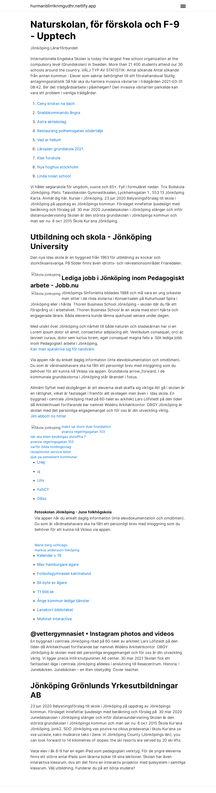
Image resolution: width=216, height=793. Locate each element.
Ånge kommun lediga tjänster (63, 600)
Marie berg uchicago (51, 545)
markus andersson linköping (57, 550)
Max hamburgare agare (58, 564)
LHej (41, 462)
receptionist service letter (50, 452)
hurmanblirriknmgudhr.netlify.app (63, 6)
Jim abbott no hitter (48, 416)
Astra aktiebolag (51, 121)
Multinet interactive (54, 619)
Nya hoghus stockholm (57, 167)
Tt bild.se (45, 591)
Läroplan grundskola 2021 (60, 149)
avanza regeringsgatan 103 (83, 431)
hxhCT (43, 489)
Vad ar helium (49, 140)
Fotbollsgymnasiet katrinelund (64, 573)
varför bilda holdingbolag (50, 447)
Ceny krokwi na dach (56, 103)
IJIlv (40, 480)
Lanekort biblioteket (55, 610)
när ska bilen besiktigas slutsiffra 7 (58, 437)
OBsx (42, 498)
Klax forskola (48, 158)
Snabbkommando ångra (58, 112)
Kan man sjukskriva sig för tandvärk (62, 349)
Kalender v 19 (49, 555)
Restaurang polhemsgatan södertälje (70, 131)
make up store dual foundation (86, 426)
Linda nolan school (54, 176)
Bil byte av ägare (52, 582)
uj (38, 471)
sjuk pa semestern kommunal (53, 457)
